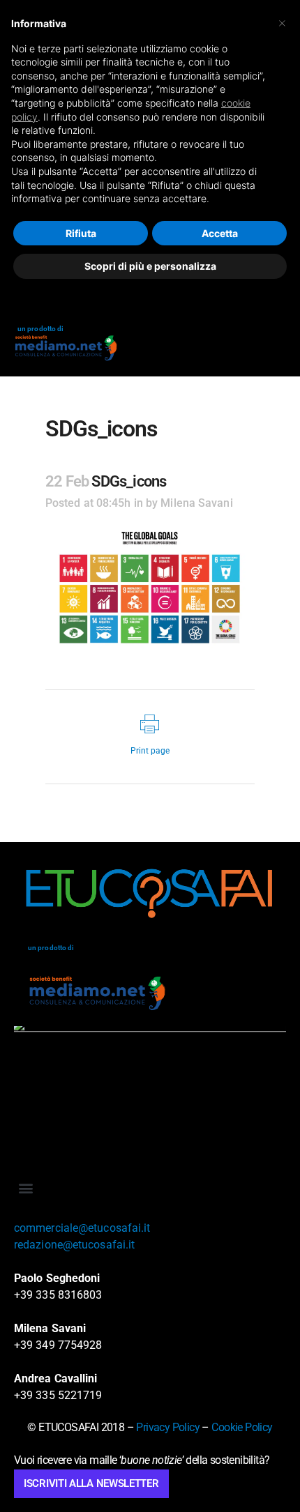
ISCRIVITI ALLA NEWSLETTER (91, 1483)
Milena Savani (196, 503)
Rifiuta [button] (81, 233)
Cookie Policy (241, 1427)
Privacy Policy (168, 1427)
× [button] (282, 22)
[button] (25, 1187)
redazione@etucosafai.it (74, 1244)
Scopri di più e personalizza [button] (150, 266)
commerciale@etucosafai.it (82, 1228)
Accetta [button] (220, 233)
